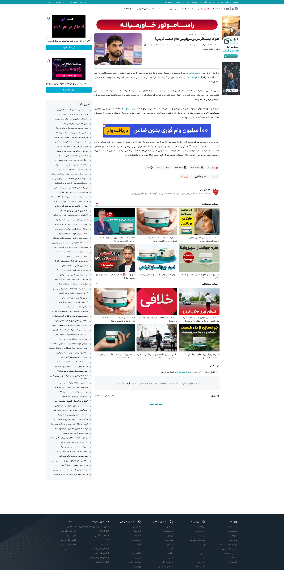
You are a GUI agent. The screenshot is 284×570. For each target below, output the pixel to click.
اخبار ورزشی (203, 2)
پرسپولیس (136, 90)
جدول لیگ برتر (203, 8)
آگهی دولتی (232, 562)
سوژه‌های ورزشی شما (196, 526)
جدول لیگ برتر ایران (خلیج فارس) (94, 526)
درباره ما (233, 540)
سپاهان (170, 544)
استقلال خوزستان (165, 566)
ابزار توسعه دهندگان (228, 544)
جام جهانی (71, 526)
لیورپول (138, 557)
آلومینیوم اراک (167, 562)
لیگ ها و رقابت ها (197, 540)
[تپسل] (104, 125)
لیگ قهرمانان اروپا (101, 548)
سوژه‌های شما (169, 2)
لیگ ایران (130, 108)
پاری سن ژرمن (70, 548)
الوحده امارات (191, 77)
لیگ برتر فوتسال (102, 562)
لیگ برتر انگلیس (102, 535)
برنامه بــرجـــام (188, 8)
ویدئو (203, 544)
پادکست (194, 2)
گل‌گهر (170, 557)
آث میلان (137, 526)
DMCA (234, 557)
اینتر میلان (136, 531)
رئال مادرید (136, 553)
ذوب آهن (169, 540)
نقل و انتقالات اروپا (68, 540)
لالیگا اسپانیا (104, 539)
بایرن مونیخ (135, 540)
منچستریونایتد (134, 562)
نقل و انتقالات (158, 8)
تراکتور (170, 535)
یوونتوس (137, 566)
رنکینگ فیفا (71, 535)
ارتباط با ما (232, 531)
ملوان (170, 553)
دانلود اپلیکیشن (230, 526)
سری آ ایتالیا (104, 544)
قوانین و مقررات (182, 372)
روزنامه (169, 8)
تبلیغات (178, 2)
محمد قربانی (194, 73)
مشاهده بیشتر (155, 404)
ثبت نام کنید (69, 47)
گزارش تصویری (143, 8)
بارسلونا (137, 535)
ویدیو (177, 8)
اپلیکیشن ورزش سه (224, 2)
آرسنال (138, 544)
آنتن (203, 557)
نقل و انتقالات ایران (68, 544)
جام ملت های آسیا (68, 531)
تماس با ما (186, 2)
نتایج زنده (130, 8)
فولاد (171, 548)
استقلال (169, 526)
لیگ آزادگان (104, 531)
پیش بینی (235, 2)
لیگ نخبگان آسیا (102, 553)
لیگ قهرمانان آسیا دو (100, 557)
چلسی (138, 548)
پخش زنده (212, 2)
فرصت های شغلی (229, 548)
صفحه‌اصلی (217, 8)
